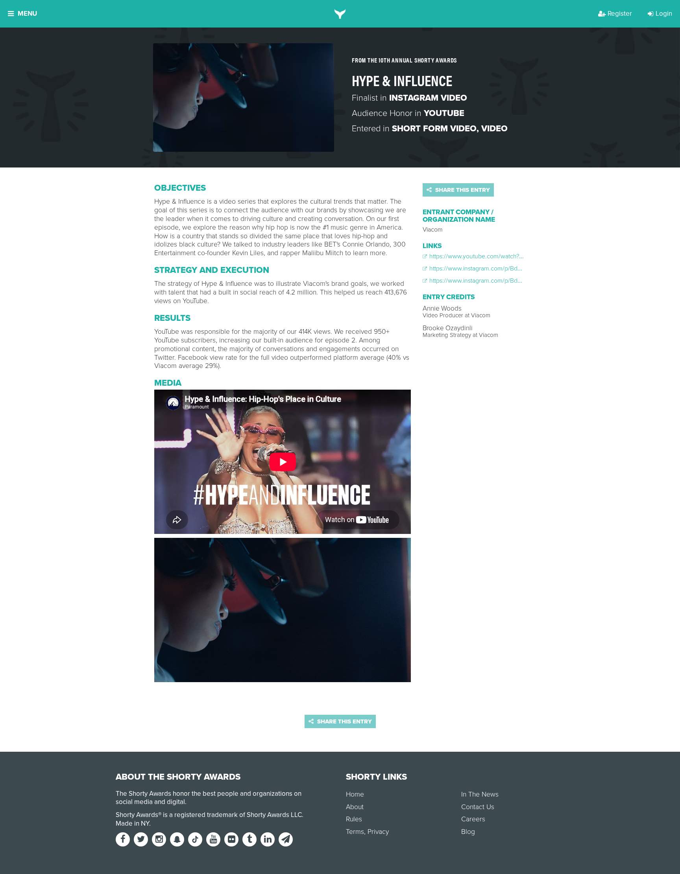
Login (664, 13)
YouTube (444, 113)
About (355, 807)
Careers (473, 819)
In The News (480, 794)
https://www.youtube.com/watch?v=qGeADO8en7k (497, 256)
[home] (340, 14)
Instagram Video (428, 98)
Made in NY (132, 823)
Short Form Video (434, 128)
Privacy (378, 832)
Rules (354, 819)
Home (355, 794)
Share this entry (462, 189)
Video (494, 128)
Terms (355, 832)
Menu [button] (27, 13)
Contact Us (477, 807)
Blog (468, 832)
